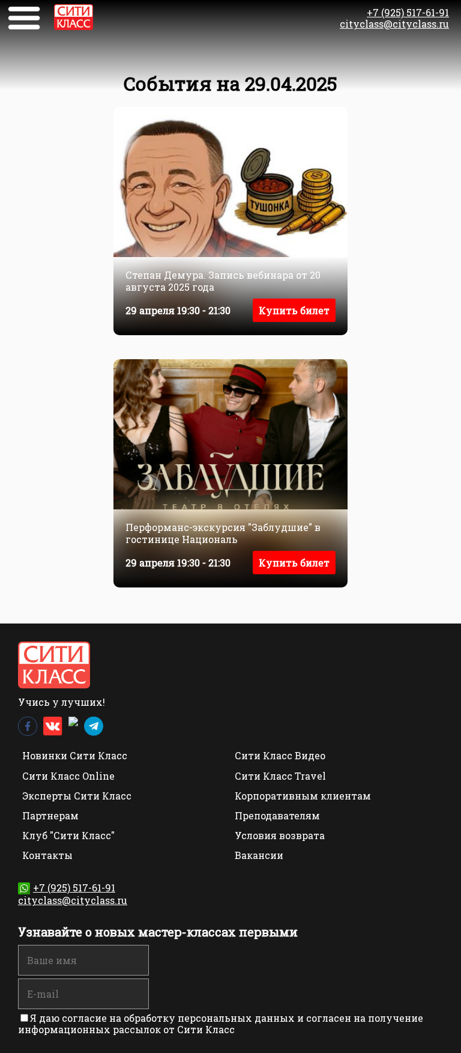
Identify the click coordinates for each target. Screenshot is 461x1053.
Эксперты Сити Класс (76, 795)
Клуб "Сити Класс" (68, 835)
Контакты (47, 855)
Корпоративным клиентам (303, 795)
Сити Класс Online (68, 775)
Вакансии (259, 855)
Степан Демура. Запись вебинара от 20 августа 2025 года (223, 280)
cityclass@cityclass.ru (394, 23)
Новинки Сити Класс (74, 755)
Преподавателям (277, 815)
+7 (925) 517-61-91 (408, 12)
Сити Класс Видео (280, 755)
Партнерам (50, 815)
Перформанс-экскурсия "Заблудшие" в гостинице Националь (223, 532)
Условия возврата (280, 835)
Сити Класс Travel (280, 775)
